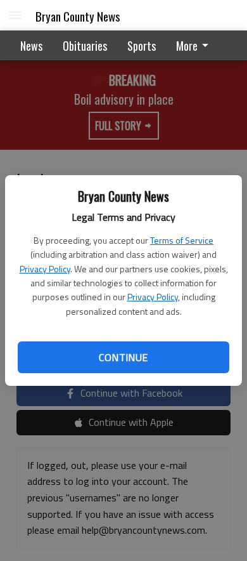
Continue (123, 357)
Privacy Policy (45, 268)
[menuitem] (195, 45)
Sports (141, 45)
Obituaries (85, 45)
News (31, 45)
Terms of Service (181, 240)
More (187, 45)
